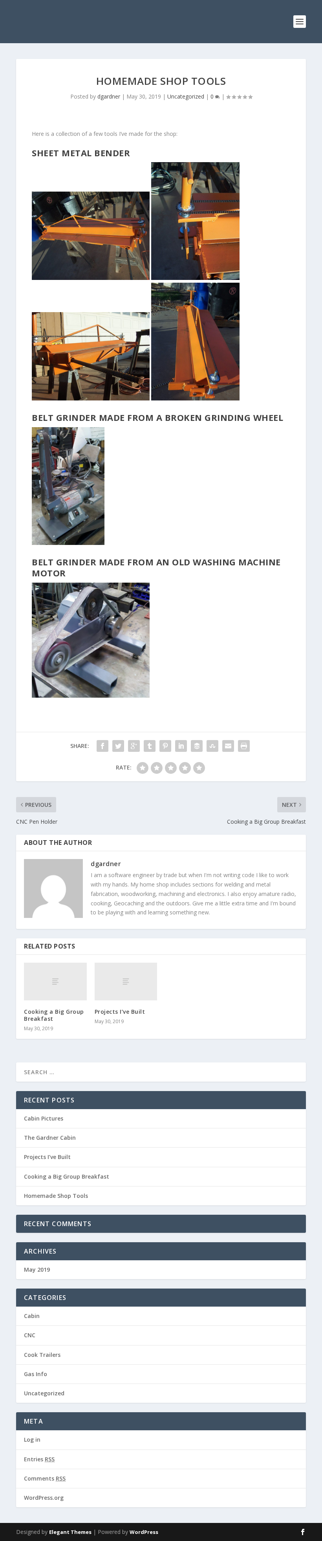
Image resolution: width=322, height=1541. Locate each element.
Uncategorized (185, 96)
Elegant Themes (70, 1532)
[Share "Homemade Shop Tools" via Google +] (134, 746)
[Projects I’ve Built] (126, 981)
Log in (32, 1439)
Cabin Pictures (43, 1118)
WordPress (144, 1532)
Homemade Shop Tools (56, 1195)
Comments (45, 1478)
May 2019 (37, 1269)
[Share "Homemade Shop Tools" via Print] (244, 746)
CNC (29, 1335)
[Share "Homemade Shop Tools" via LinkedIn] (181, 746)
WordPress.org (44, 1497)
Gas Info (35, 1374)
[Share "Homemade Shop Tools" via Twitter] (118, 746)
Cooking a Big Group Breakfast (54, 1015)
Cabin (32, 1316)
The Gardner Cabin (50, 1137)
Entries (39, 1459)
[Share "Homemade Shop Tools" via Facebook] (102, 746)
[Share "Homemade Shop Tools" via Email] (228, 746)
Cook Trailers (42, 1354)
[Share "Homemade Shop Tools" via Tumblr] (149, 746)
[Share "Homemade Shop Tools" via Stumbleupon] (212, 746)
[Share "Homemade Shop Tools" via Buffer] (197, 746)
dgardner (108, 96)
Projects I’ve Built (120, 1011)
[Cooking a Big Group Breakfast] (55, 981)
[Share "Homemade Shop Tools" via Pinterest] (165, 746)
